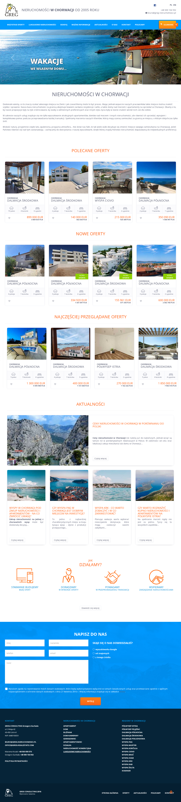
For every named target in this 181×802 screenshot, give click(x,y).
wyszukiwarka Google (106, 649)
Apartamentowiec (72, 742)
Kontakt (126, 24)
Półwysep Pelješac (131, 729)
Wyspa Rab (127, 764)
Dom (65, 729)
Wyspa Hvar (128, 758)
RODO (122, 691)
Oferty (125, 793)
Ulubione (168, 24)
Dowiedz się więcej (90, 608)
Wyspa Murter (129, 745)
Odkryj (63, 24)
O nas (114, 24)
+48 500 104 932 (168, 10)
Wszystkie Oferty (15, 24)
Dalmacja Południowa (133, 738)
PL (171, 5)
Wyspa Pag (127, 742)
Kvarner (126, 770)
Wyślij (90, 701)
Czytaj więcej (100, 458)
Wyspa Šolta (128, 767)
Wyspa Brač (128, 754)
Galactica (32, 794)
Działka (67, 745)
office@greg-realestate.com (19, 745)
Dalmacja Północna (132, 732)
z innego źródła (102, 657)
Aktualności (100, 24)
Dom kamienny (70, 735)
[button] (9, 57)
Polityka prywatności (16, 761)
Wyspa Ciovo (128, 751)
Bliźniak (67, 732)
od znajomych (102, 653)
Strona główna (110, 793)
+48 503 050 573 (25, 751)
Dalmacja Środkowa (132, 735)
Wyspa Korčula (129, 748)
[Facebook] (155, 5)
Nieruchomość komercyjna (77, 748)
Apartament (69, 726)
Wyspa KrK (127, 761)
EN (174, 5)
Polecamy (140, 24)
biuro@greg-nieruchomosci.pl (161, 12)
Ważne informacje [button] (81, 24)
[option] (25, 192)
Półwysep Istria (130, 726)
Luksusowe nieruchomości (42, 24)
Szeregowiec (69, 738)
